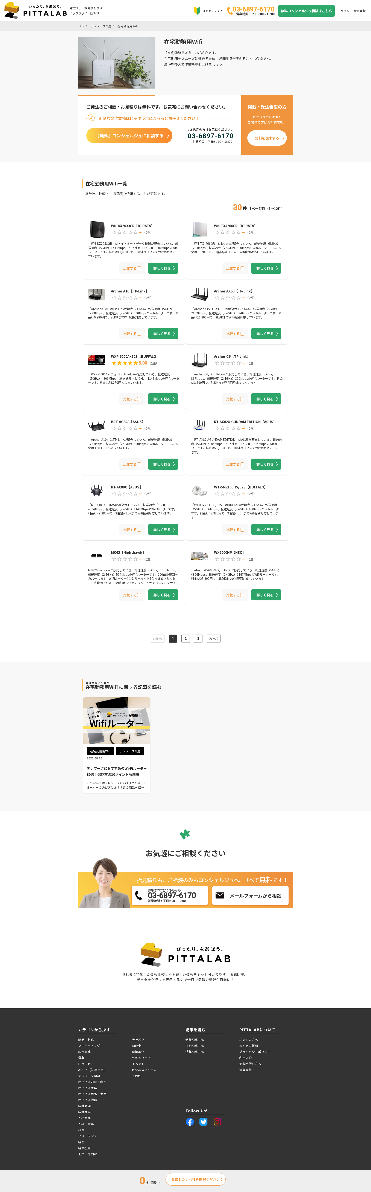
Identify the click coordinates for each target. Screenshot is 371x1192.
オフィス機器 (87, 1100)
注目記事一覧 (195, 1046)
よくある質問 (248, 1046)
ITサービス (86, 1064)
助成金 (136, 1046)
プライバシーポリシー (255, 1052)
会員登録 (360, 11)
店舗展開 (84, 1106)
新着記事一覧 (195, 1039)
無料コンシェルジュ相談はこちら (306, 10)
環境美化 (138, 1052)
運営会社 (245, 1070)
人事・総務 (86, 1124)
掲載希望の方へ (250, 1064)
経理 (81, 1142)
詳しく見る (161, 268)
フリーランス (87, 1136)
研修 (81, 1130)
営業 (81, 1058)
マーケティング (89, 1046)
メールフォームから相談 (255, 895)
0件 (148, 232)
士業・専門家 (87, 1154)
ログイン (344, 11)
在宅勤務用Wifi (127, 26)
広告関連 (84, 1052)
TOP (81, 26)
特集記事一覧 (195, 1052)
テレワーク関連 (100, 26)
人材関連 (84, 1118)
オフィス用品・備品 (92, 1094)
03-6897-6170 (254, 10)
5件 (153, 363)
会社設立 (138, 1039)
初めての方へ (248, 1039)
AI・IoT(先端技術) (91, 1070)
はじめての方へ (213, 11)
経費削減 (84, 1148)
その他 (136, 1076)
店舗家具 (84, 1112)
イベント (138, 1064)
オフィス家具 (87, 1088)
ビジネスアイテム (144, 1070)
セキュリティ (141, 1058)
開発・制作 (86, 1039)
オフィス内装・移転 (92, 1082)
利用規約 (245, 1058)
